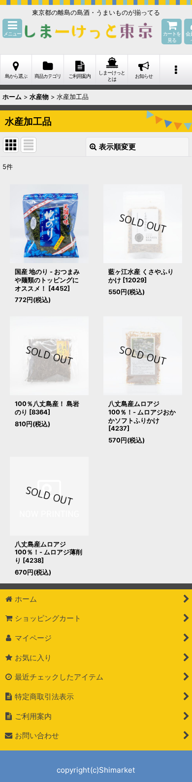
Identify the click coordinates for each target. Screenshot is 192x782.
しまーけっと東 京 (89, 31)
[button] (12, 28)
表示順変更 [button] (117, 146)
